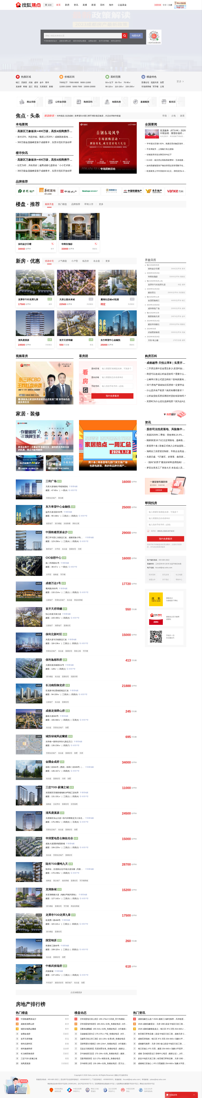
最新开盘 (49, 204)
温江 (31, 86)
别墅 (162, 82)
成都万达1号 (53, 583)
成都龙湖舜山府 (65, 41)
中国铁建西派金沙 (50, 41)
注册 (170, 5)
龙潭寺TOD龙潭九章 (28, 299)
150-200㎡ (130, 86)
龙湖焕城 (51, 889)
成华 (36, 82)
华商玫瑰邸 (66, 244)
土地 (173, 116)
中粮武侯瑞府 (54, 965)
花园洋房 (154, 82)
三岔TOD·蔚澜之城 (57, 787)
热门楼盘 (62, 204)
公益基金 (122, 5)
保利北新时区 (116, 41)
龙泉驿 (19, 86)
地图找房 (136, 35)
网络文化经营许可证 (147, 1084)
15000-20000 (89, 86)
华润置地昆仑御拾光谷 (59, 838)
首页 (58, 5)
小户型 (74, 261)
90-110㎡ (109, 86)
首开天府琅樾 (104, 41)
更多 (179, 81)
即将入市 (89, 204)
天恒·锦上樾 (153, 340)
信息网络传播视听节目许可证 (127, 1084)
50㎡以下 (109, 82)
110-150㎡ (119, 86)
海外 (111, 5)
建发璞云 (152, 292)
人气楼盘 (62, 261)
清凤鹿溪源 (23, 340)
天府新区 (43, 86)
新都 (51, 86)
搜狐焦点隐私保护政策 (165, 531)
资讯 (76, 5)
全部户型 (73, 490)
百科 (102, 5)
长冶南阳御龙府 (55, 685)
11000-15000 (65, 86)
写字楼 (155, 86)
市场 (164, 116)
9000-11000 (85, 82)
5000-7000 (77, 86)
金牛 (42, 82)
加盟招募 (157, 5)
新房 (67, 5)
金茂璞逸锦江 (154, 300)
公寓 (162, 86)
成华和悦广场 (154, 308)
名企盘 (96, 261)
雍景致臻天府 (154, 316)
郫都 (25, 86)
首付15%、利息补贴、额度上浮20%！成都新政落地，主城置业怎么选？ (87, 116)
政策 (182, 116)
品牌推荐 (75, 204)
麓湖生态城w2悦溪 (110, 299)
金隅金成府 (92, 41)
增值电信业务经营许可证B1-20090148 (61, 1084)
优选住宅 (49, 261)
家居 (93, 5)
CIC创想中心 (53, 557)
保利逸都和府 (54, 659)
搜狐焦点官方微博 (172, 617)
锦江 (18, 82)
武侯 (31, 82)
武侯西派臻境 (154, 332)
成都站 (168, 619)
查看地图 (74, 486)
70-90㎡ (127, 82)
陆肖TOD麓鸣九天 (57, 863)
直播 (85, 5)
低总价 (85, 261)
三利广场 (51, 481)
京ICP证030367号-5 (85, 1084)
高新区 (24, 82)
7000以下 (63, 82)
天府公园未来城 (67, 299)
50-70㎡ (118, 82)
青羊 (47, 82)
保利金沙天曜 (24, 244)
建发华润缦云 (154, 324)
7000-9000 (74, 82)
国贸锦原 (51, 940)
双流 (36, 86)
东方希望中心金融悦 (110, 340)
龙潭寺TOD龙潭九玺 (157, 284)
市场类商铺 (146, 86)
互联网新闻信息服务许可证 (104, 1084)
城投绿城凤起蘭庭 (79, 41)
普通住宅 (145, 82)
